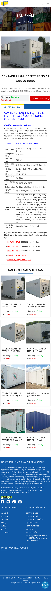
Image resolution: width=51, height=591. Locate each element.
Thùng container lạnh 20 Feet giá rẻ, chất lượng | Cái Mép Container (37, 305)
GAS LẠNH (29, 529)
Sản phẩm (4, 519)
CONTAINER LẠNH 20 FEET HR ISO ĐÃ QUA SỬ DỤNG (12, 394)
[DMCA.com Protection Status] (6, 497)
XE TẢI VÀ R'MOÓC (32, 526)
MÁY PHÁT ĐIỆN (31, 532)
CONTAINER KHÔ (32, 516)
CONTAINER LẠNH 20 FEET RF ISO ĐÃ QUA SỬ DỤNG (12, 350)
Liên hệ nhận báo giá (41, 98)
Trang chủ (21, 22)
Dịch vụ (3, 523)
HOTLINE (10, 242)
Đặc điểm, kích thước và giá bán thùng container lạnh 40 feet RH (38, 394)
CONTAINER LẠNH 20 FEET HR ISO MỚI (36, 350)
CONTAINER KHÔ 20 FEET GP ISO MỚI (36, 439)
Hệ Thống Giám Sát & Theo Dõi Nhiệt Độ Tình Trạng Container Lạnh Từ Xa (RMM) (37, 537)
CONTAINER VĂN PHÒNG (34, 519)
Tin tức (3, 526)
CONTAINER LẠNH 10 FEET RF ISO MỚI (11, 305)
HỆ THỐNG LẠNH (32, 523)
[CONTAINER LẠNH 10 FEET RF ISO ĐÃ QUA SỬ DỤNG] (25, 52)
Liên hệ (3, 529)
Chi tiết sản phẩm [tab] (12, 107)
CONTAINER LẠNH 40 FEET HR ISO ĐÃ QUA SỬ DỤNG (12, 439)
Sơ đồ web (5, 532)
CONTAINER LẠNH (32, 513)
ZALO (18, 242)
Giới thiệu (4, 516)
